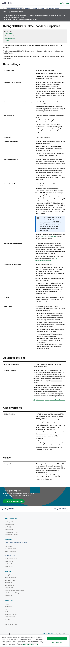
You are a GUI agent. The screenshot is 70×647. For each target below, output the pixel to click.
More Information (57, 642)
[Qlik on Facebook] (63, 633)
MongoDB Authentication (49, 237)
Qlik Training (8, 527)
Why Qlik (7, 575)
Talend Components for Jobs (14, 8)
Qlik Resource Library (11, 534)
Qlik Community (47, 634)
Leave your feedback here (14, 501)
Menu (67, 3)
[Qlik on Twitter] (57, 633)
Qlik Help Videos (10, 522)
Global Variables (10, 38)
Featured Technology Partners (14, 590)
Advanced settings (10, 36)
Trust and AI (8, 582)
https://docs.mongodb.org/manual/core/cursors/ (49, 400)
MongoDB (27, 8)
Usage (7, 40)
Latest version (32, 19)
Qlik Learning (9, 529)
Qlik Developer (9, 524)
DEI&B (6, 611)
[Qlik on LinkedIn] (60, 633)
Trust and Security (10, 577)
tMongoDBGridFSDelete (52, 8)
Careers (7, 619)
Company (8, 604)
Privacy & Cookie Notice (30, 644)
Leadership (8, 606)
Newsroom (8, 622)
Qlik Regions (8, 595)
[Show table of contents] (3, 8)
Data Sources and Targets (13, 593)
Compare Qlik (9, 587)
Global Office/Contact (11, 624)
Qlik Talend (8, 546)
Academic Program (11, 614)
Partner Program (10, 617)
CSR (6, 609)
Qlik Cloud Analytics (11, 559)
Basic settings (9, 33)
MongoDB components (38, 8)
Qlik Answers (9, 561)
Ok (57, 638)
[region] (34, 641)
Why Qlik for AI (9, 585)
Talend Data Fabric (10, 551)
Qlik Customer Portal (11, 532)
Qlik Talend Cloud (10, 549)
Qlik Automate (9, 566)
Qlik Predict (8, 564)
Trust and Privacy (10, 580)
